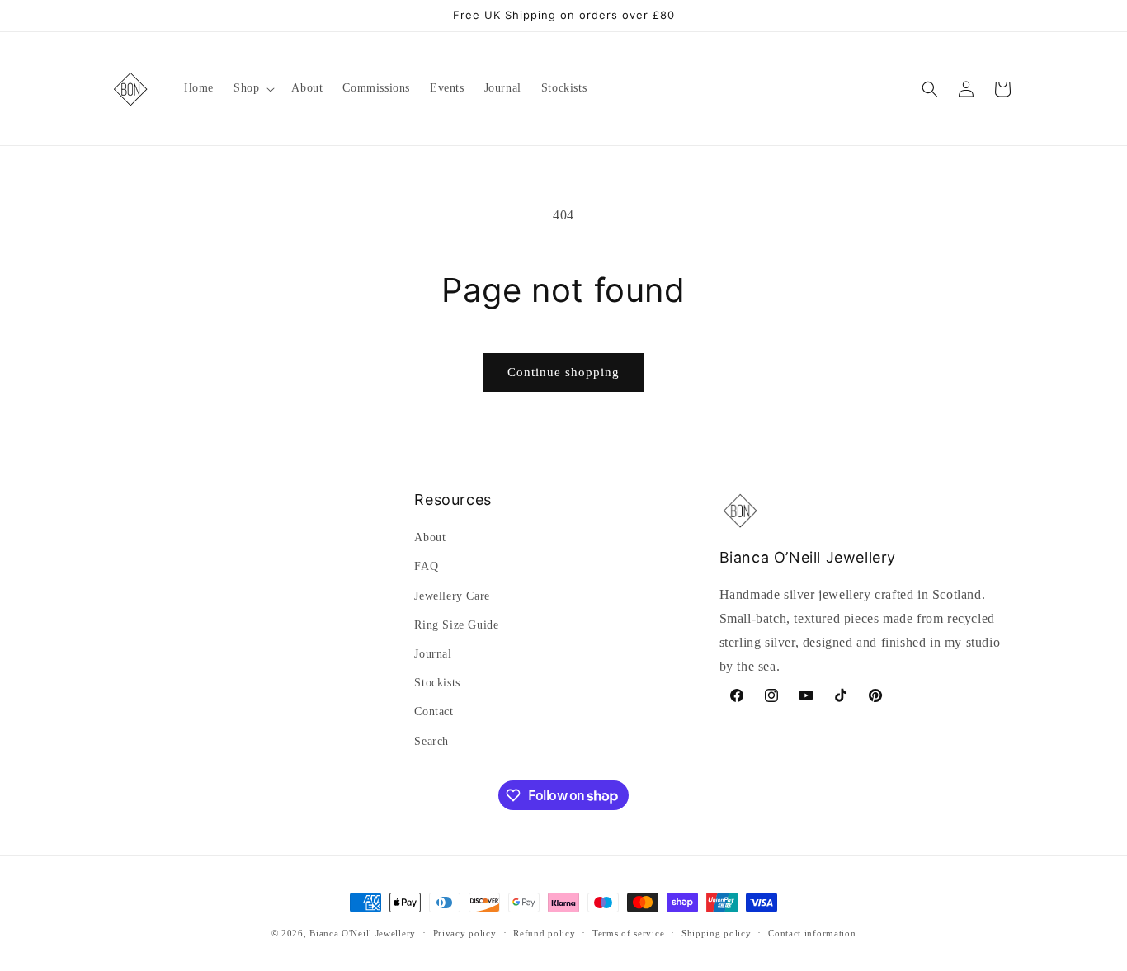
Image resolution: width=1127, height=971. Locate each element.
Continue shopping (563, 372)
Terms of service (628, 933)
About (430, 537)
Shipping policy (716, 933)
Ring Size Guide (456, 625)
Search (431, 741)
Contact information (812, 933)
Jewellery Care (451, 596)
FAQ (426, 566)
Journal (432, 654)
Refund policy (544, 933)
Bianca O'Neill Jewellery (362, 933)
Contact (433, 711)
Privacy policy (465, 933)
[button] (252, 88)
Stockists (437, 682)
